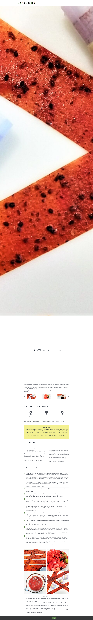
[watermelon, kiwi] (46, 396)
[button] (24, 396)
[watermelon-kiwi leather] (31, 396)
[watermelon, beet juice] (61, 396)
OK (54, 618)
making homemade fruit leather (56, 386)
